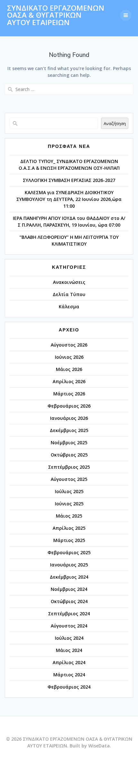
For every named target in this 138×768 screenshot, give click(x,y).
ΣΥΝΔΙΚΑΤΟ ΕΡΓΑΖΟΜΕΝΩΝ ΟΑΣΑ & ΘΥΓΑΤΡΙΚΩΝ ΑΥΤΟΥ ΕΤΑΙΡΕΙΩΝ (55, 15)
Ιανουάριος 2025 (69, 565)
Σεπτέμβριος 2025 (69, 467)
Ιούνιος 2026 (69, 357)
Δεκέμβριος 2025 (69, 430)
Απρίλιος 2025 (69, 528)
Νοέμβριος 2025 (69, 442)
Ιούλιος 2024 (69, 638)
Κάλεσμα (69, 306)
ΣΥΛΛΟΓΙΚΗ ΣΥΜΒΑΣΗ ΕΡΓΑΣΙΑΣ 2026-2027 (69, 180)
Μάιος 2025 (69, 516)
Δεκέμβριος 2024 (69, 577)
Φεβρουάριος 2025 (69, 552)
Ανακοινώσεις (69, 282)
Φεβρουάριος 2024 (69, 687)
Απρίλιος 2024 (69, 662)
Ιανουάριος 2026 (69, 418)
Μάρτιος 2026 (69, 394)
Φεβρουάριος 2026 (69, 406)
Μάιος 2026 (69, 369)
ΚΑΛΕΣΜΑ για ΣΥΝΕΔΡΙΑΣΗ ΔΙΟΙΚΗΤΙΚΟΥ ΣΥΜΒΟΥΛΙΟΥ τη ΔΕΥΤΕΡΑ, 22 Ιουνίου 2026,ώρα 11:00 (69, 199)
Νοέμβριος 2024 (69, 589)
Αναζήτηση (115, 123)
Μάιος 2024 (69, 650)
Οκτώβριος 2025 (69, 455)
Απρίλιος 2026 (69, 381)
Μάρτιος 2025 (69, 540)
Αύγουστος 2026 (69, 345)
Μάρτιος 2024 (69, 675)
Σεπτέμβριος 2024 (69, 613)
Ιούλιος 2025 (69, 491)
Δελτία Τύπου (69, 294)
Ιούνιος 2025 (69, 504)
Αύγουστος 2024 (69, 626)
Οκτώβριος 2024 (69, 601)
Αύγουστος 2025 (69, 479)
